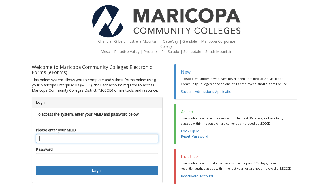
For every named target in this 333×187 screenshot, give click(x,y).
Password (44, 149)
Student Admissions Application (207, 91)
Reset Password (194, 136)
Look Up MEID (193, 131)
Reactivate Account (197, 175)
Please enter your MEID (56, 130)
